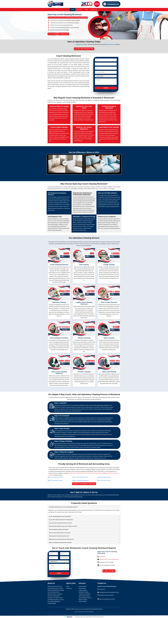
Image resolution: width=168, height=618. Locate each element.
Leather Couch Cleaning (84, 594)
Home (72, 9)
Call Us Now (109, 571)
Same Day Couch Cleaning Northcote (76, 473)
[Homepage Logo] (55, 4)
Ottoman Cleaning (83, 599)
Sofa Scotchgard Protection (85, 597)
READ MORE (53, 603)
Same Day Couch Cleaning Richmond (83, 609)
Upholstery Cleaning (83, 592)
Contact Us (93, 9)
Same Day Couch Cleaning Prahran (94, 473)
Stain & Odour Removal (84, 595)
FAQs (86, 9)
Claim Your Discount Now (85, 48)
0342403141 (113, 4)
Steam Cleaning (82, 601)
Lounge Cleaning (83, 590)
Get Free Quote (63, 34)
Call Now (52, 34)
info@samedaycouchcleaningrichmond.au (109, 559)
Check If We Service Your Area (84, 483)
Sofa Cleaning (82, 588)
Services (79, 9)
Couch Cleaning (82, 586)
